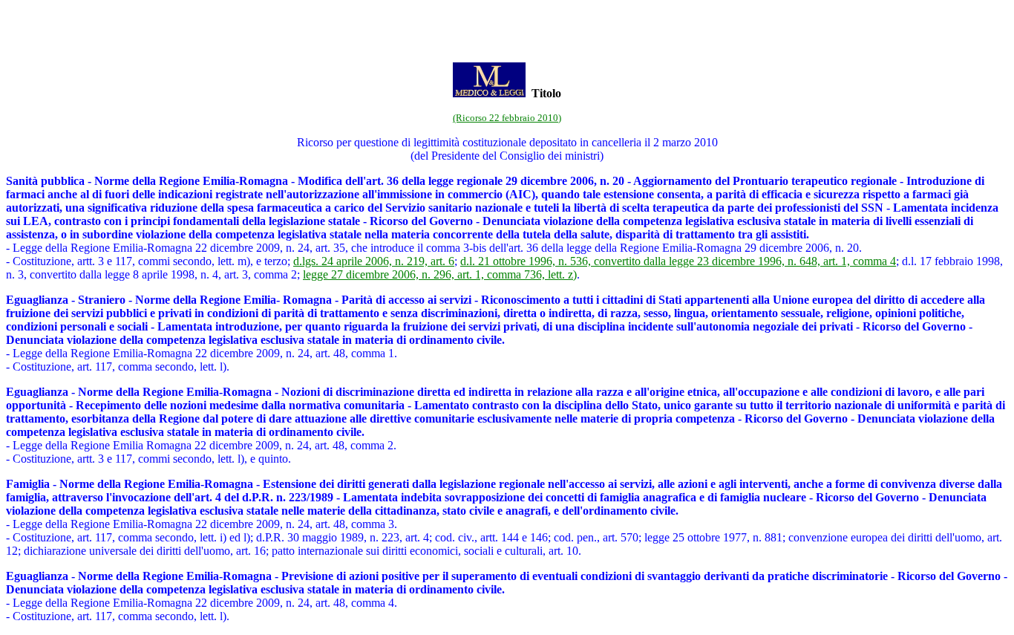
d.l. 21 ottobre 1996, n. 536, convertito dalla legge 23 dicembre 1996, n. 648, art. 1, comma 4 (678, 261)
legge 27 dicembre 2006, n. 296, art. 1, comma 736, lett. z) (440, 274)
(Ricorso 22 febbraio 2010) (507, 117)
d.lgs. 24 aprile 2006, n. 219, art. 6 (373, 261)
